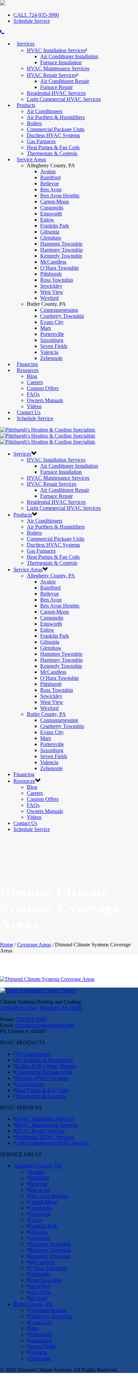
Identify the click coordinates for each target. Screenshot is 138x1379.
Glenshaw (51, 238)
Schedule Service (31, 21)
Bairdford (50, 177)
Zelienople (51, 358)
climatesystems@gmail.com (44, 1025)
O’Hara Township (59, 268)
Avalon (48, 171)
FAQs (33, 394)
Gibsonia (49, 232)
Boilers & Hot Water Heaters (45, 1066)
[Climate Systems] (47, 436)
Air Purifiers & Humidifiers (56, 117)
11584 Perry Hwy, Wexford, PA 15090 (41, 1008)
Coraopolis (51, 207)
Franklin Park (54, 225)
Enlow (47, 219)
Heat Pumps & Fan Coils (53, 147)
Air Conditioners (44, 111)
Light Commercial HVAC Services (64, 99)
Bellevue (49, 183)
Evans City (52, 322)
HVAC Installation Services (56, 50)
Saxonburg (51, 340)
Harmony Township (61, 250)
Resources (28, 370)
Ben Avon (51, 189)
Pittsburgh (51, 274)
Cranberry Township (62, 316)
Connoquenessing (59, 310)
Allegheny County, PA (51, 575)
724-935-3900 (31, 1019)
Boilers (34, 123)
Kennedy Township (61, 256)
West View (51, 292)
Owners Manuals (45, 400)
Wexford (49, 298)
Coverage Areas (34, 944)
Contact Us (29, 412)
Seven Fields (53, 346)
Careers (35, 382)
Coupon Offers (43, 388)
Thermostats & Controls (52, 153)
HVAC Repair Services (51, 75)
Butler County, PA (46, 714)
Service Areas (31, 159)
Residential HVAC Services (56, 93)
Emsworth (51, 213)
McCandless (53, 262)
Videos (34, 406)
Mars (45, 328)
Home (6, 944)
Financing (27, 364)
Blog (32, 376)
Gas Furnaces (41, 141)
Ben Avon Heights (59, 195)
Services (25, 44)
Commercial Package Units (55, 129)
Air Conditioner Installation (69, 56)
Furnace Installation (61, 62)
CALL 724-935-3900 (36, 15)
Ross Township (56, 280)
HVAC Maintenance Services (58, 68)
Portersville (52, 334)
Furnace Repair (56, 87)
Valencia (49, 352)
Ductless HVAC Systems (53, 135)
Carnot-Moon (54, 201)
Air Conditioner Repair (64, 81)
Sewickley (51, 286)
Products (26, 105)
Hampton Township (61, 244)
